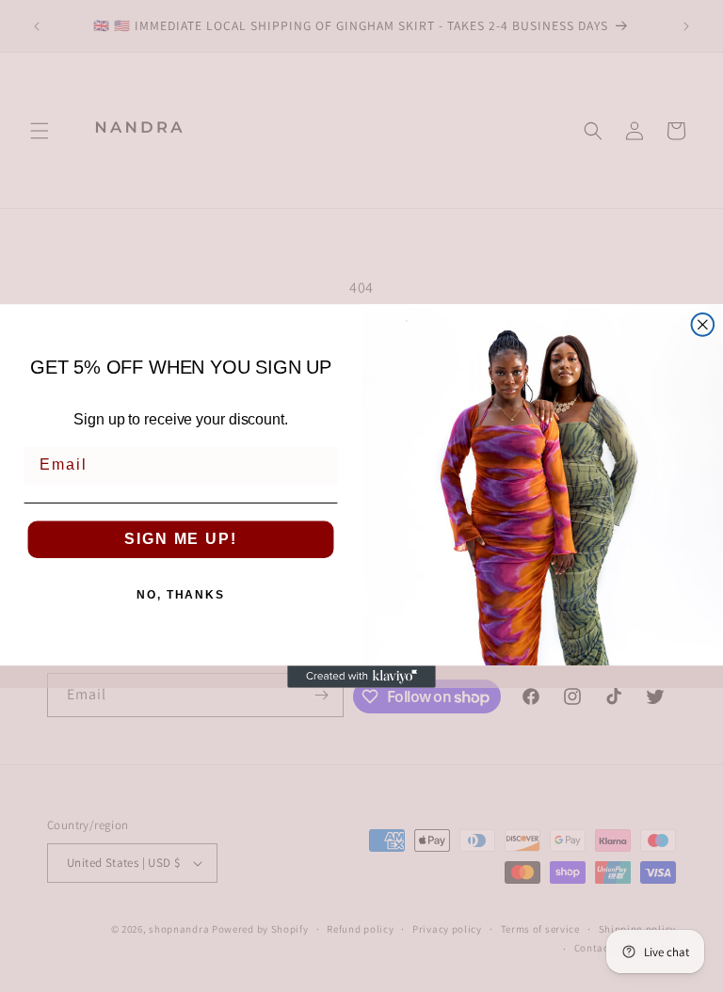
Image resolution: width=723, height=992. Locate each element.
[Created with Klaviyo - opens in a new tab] (361, 676)
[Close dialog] (703, 324)
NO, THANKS (181, 595)
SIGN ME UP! (180, 540)
